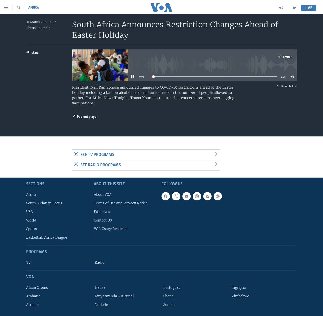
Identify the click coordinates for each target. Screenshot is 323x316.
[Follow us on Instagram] (197, 196)
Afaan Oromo (37, 287)
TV (28, 262)
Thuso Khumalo (38, 28)
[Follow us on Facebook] (166, 196)
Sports (31, 229)
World (31, 220)
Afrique (32, 305)
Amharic (33, 296)
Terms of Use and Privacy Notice (120, 203)
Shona (168, 296)
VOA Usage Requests (110, 229)
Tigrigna (239, 287)
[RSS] (207, 196)
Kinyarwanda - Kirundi (114, 296)
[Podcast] (218, 196)
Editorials (102, 212)
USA (29, 212)
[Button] (32, 53)
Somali (169, 305)
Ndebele (101, 305)
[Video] (294, 7)
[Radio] (281, 7)
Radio (99, 262)
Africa (33, 7)
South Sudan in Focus (44, 203)
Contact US (103, 220)
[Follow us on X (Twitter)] (176, 196)
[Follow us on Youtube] (186, 196)
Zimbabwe (240, 296)
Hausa (100, 287)
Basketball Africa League (46, 237)
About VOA (103, 195)
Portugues (171, 287)
